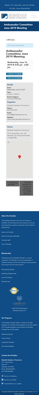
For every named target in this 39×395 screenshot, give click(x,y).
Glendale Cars (6, 281)
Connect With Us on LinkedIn (13, 384)
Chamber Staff (6, 240)
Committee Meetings (14, 99)
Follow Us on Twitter (10, 380)
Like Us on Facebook (10, 376)
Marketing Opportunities (9, 273)
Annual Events (6, 338)
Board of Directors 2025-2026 (10, 236)
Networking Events (7, 334)
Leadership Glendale (12, 183)
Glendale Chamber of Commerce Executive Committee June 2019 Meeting (26, 188)
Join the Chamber (7, 277)
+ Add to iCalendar (14, 78)
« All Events (10, 40)
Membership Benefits (8, 269)
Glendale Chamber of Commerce (18, 105)
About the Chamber (8, 232)
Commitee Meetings (8, 346)
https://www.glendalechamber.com (18, 119)
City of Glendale (6, 244)
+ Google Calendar (14, 74)
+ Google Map (12, 138)
